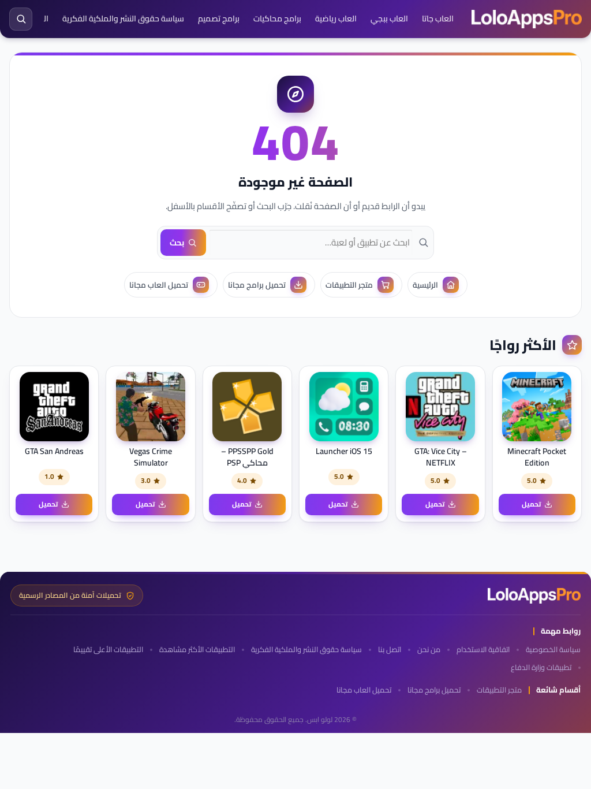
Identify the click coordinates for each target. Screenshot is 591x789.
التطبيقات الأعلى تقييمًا (108, 649)
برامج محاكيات (277, 18)
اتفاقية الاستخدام (483, 649)
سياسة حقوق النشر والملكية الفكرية (123, 18)
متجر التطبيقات (499, 690)
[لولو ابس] (527, 19)
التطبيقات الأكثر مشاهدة (197, 649)
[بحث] (20, 19)
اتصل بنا (389, 649)
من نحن (428, 649)
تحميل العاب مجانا (363, 690)
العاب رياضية (336, 18)
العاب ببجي (389, 18)
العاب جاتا (438, 18)
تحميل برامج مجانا (434, 690)
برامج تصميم (219, 18)
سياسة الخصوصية (553, 649)
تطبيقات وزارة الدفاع (541, 667)
